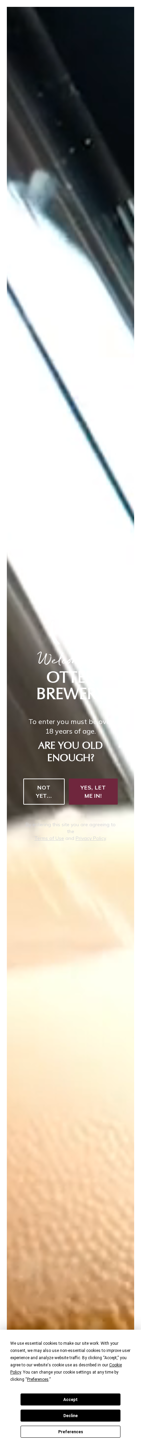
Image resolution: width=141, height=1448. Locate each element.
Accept (70, 1399)
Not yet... (44, 791)
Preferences (70, 1431)
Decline (70, 1415)
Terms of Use (49, 838)
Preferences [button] (38, 1379)
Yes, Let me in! (93, 791)
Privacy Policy (91, 838)
